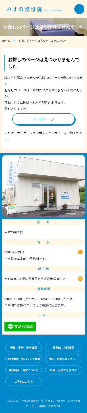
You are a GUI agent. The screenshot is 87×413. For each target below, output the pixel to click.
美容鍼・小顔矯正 (63, 347)
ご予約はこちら (23, 381)
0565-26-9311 (14, 252)
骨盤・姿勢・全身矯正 (23, 347)
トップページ (43, 118)
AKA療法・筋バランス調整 (23, 359)
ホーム (6, 40)
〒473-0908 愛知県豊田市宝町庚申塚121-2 (34, 278)
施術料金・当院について (23, 370)
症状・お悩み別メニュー (63, 359)
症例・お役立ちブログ (63, 370)
